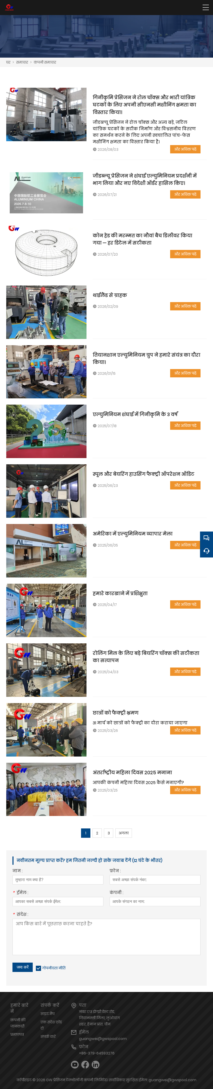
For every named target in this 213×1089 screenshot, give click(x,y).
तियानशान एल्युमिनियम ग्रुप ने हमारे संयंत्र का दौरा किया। (146, 358)
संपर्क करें (48, 1036)
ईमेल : (20, 893)
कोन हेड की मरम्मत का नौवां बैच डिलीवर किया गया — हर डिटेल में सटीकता (142, 239)
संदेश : (20, 915)
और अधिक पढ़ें (185, 149)
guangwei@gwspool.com (103, 1038)
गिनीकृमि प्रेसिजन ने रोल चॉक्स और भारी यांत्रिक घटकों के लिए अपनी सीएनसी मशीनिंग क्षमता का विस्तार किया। (144, 104)
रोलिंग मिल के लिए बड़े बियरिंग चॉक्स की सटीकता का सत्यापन (146, 657)
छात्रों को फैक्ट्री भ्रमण (115, 713)
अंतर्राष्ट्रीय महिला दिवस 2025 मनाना (132, 772)
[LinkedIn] (95, 1064)
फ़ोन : (115, 871)
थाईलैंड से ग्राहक (110, 295)
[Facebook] (85, 1064)
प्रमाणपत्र (17, 1034)
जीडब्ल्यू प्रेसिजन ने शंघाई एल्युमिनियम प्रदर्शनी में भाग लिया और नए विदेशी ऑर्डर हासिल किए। (145, 179)
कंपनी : (116, 893)
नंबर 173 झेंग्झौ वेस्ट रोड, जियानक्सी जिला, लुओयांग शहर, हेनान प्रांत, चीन (99, 1018)
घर (8, 62)
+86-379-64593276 (97, 1053)
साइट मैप (48, 1013)
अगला (124, 833)
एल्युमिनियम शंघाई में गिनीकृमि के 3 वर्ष (135, 414)
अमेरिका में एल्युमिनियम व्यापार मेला (132, 533)
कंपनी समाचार (45, 62)
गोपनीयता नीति (53, 968)
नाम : (17, 871)
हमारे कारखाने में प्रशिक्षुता (120, 593)
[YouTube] (75, 1064)
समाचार (22, 62)
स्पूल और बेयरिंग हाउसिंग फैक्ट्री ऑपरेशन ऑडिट (143, 474)
